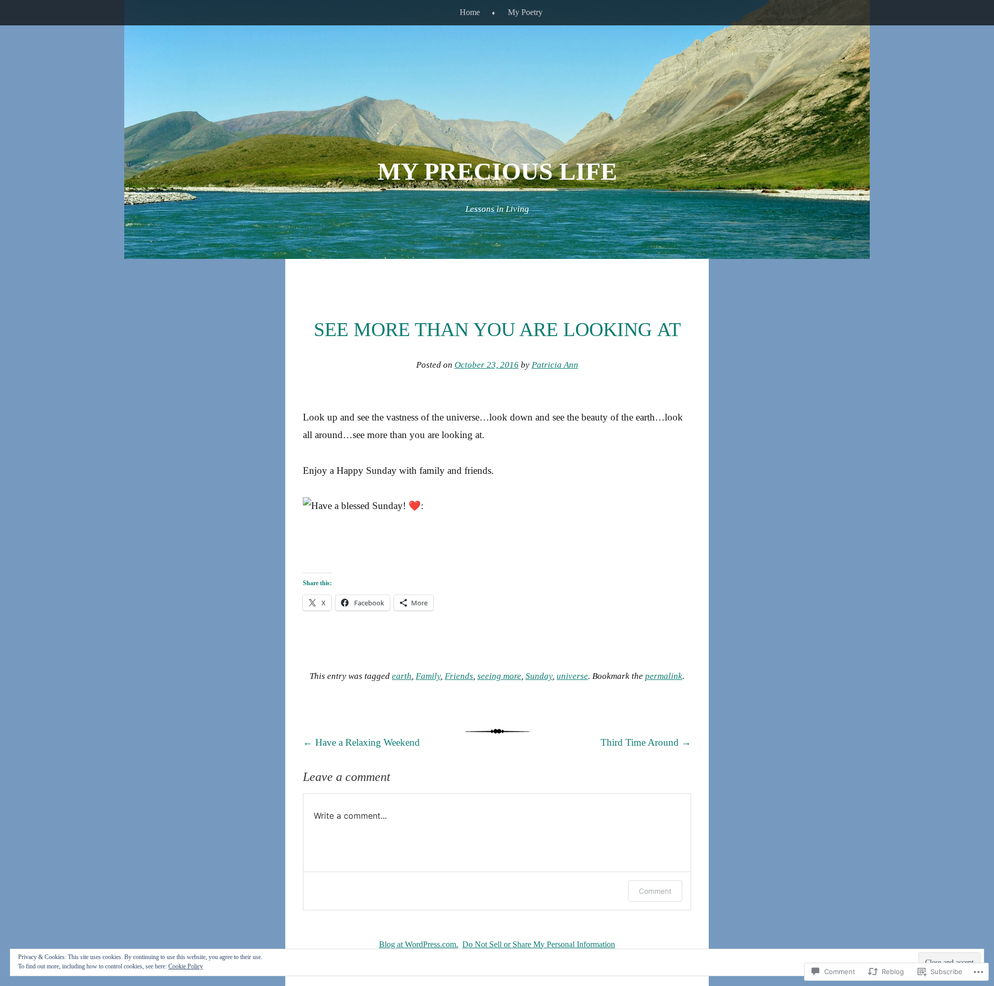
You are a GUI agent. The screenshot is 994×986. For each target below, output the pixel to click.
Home (470, 12)
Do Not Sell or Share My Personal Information (538, 944)
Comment (655, 891)
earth (402, 676)
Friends (459, 676)
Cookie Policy (185, 966)
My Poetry (525, 12)
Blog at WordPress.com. (418, 944)
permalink (663, 676)
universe (572, 676)
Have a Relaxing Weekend (361, 742)
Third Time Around (646, 742)
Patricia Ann (555, 365)
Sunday (538, 676)
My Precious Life (497, 171)
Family (428, 676)
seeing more (499, 676)
